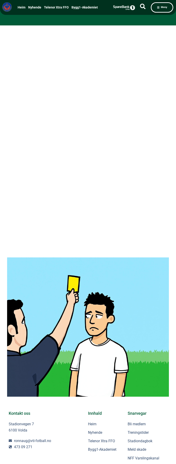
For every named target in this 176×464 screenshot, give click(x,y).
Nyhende (34, 7)
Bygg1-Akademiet (85, 7)
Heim (21, 7)
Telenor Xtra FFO (56, 7)
